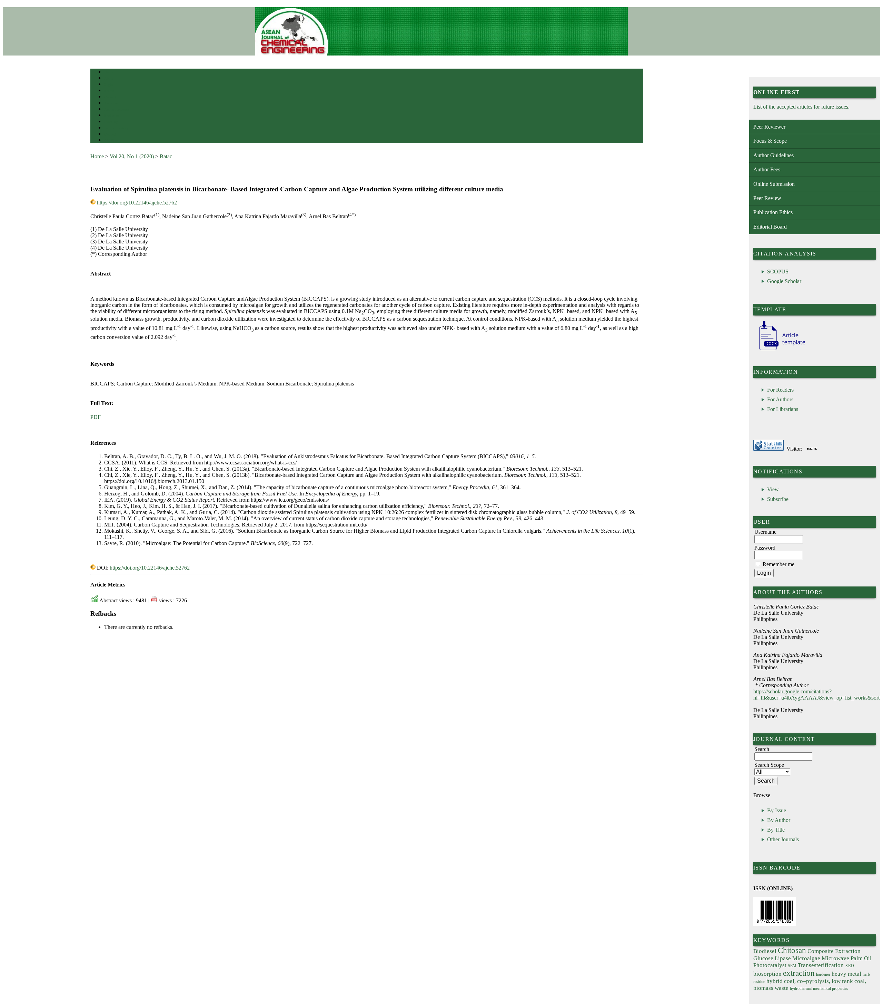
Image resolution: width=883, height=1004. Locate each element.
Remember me (778, 564)
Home (108, 72)
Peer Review (767, 198)
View (773, 489)
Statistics (111, 116)
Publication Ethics (773, 212)
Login (108, 85)
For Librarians (782, 409)
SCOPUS (777, 271)
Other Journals (783, 839)
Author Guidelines (773, 155)
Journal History (116, 128)
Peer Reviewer (769, 127)
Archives (111, 103)
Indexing (111, 122)
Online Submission (774, 184)
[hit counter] (811, 449)
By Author (778, 820)
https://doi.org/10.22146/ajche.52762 (137, 202)
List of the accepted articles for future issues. (801, 107)
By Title (776, 830)
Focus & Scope (770, 141)
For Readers (780, 390)
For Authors (780, 399)
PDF (95, 417)
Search (109, 91)
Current (110, 97)
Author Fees (766, 169)
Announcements (116, 109)
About (109, 78)
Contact (110, 134)
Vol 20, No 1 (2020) (132, 156)
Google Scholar (784, 281)
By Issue (776, 810)
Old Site (110, 140)
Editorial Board (770, 227)
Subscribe (777, 499)
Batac (166, 156)
